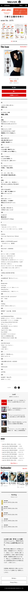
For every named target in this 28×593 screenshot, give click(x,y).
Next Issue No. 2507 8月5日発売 (13, 454)
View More (13, 463)
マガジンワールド (14, 2)
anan (20, 12)
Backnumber (23, 46)
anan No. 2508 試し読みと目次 (11, 444)
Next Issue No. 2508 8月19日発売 (13, 450)
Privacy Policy (13, 582)
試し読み (14, 87)
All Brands (7, 5)
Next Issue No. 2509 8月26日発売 (12, 446)
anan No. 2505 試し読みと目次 (12, 456)
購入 (14, 91)
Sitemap (14, 578)
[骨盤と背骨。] (14, 63)
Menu (21, 5)
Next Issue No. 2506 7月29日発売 (13, 458)
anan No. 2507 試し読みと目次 (12, 448)
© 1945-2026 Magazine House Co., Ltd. (14, 588)
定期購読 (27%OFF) (14, 95)
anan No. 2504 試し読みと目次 (12, 460)
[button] (12, 41)
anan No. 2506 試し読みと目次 (12, 452)
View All (25, 468)
